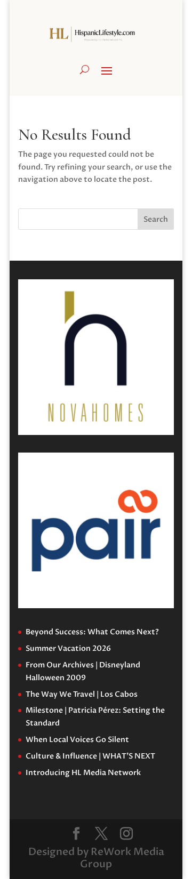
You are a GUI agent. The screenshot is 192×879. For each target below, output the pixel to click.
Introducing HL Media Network (83, 773)
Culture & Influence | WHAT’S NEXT (90, 756)
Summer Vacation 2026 (68, 648)
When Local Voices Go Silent (77, 740)
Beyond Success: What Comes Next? (92, 632)
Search (155, 219)
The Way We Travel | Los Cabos (82, 694)
